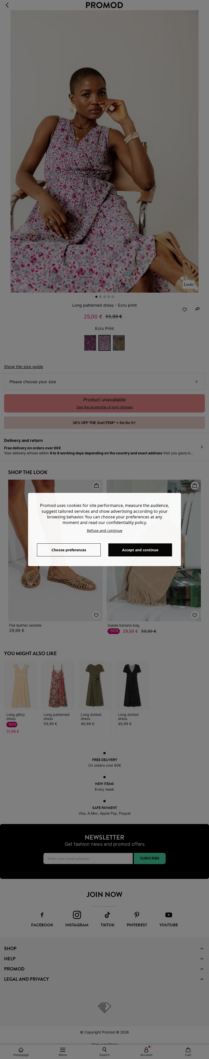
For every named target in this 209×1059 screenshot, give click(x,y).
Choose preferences (68, 549)
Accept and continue (140, 549)
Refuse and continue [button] (104, 530)
